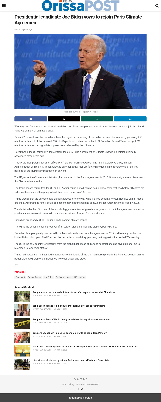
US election (79, 277)
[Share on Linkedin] (130, 118)
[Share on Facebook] (30, 118)
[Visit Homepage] (80, 5)
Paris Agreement (63, 277)
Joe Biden (48, 277)
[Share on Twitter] (64, 118)
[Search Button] (157, 5)
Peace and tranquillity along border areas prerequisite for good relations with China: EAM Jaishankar (85, 346)
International (20, 272)
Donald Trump (34, 277)
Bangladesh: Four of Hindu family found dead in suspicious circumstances (71, 319)
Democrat (20, 277)
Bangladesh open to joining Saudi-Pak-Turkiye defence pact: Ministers (69, 306)
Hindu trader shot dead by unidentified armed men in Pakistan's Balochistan (71, 360)
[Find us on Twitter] (82, 389)
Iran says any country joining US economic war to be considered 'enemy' (70, 333)
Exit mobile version (80, 397)
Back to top (80, 379)
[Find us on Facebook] (78, 389)
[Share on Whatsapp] (97, 118)
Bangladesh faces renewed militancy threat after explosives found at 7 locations (74, 292)
